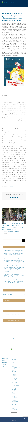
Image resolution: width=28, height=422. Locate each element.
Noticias (11, 186)
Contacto (22, 344)
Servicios (22, 334)
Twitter (4, 360)
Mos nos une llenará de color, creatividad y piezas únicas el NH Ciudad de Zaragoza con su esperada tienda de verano (13, 282)
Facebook (5, 358)
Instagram (5, 366)
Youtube (4, 362)
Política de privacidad (14, 418)
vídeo (4, 50)
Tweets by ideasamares (11, 315)
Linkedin (4, 364)
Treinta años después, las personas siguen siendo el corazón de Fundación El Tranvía (14, 276)
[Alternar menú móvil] (25, 2)
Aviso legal (6, 418)
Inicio (21, 332)
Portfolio (22, 336)
